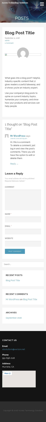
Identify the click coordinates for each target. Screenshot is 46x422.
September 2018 (14, 318)
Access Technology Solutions (15, 2)
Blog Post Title (13, 280)
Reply (13, 164)
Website (9, 238)
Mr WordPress (17, 136)
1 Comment (9, 43)
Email (8, 226)
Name (8, 214)
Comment (9, 187)
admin (7, 40)
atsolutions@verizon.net (13, 349)
